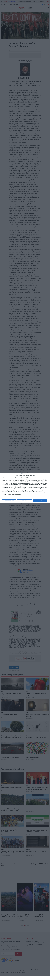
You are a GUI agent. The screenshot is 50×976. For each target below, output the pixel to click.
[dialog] (25, 488)
